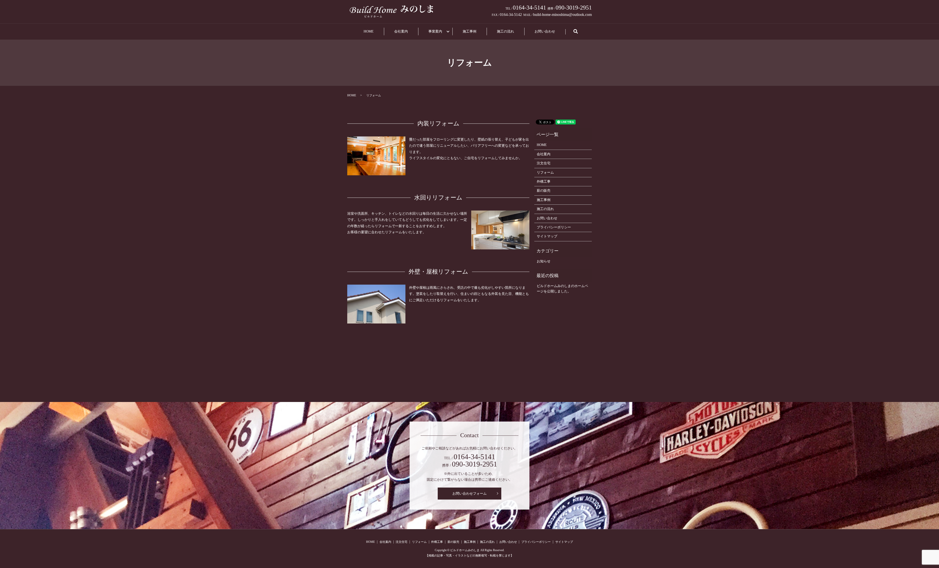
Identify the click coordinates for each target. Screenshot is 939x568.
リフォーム (545, 172)
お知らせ (543, 261)
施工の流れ (505, 31)
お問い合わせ (545, 31)
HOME (369, 31)
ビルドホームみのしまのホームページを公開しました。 (562, 288)
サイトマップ (547, 236)
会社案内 (401, 31)
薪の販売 (543, 190)
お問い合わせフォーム (469, 493)
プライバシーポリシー (554, 227)
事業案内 (435, 31)
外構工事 (543, 181)
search (580, 34)
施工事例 (469, 31)
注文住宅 (543, 163)
